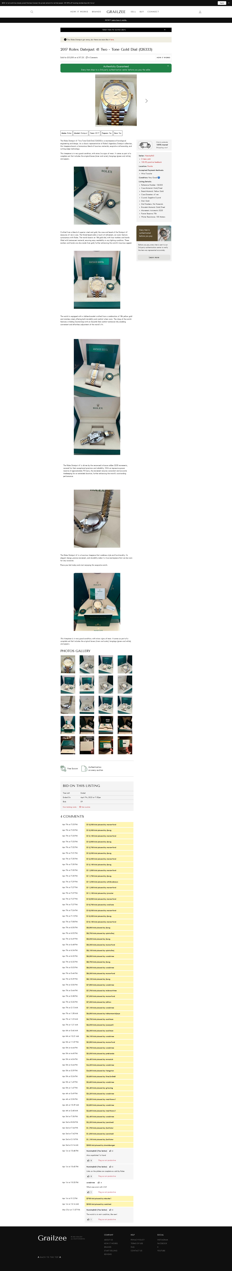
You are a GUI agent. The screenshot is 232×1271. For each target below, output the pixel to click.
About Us (108, 1240)
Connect (153, 12)
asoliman (109, 1019)
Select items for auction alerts (114, 30)
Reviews (108, 1254)
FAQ (132, 1247)
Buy (142, 12)
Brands (96, 12)
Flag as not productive (107, 1160)
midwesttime (111, 990)
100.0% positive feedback (151, 162)
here (112, 40)
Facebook (162, 1243)
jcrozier (110, 893)
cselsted (107, 1204)
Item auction (86, 807)
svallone (110, 905)
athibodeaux (112, 882)
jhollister (109, 1128)
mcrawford (111, 824)
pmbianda (110, 1053)
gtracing (109, 1088)
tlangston (110, 1071)
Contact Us (136, 1251)
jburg (109, 830)
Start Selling (110, 1251)
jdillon (108, 1002)
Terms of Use (137, 1243)
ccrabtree (110, 956)
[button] (147, 101)
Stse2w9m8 (111, 1076)
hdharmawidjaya (113, 1013)
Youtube (161, 1251)
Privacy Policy (138, 1240)
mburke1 (107, 1198)
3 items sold (145, 159)
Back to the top (49, 1257)
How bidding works (70, 807)
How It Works (79, 12)
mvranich (109, 1059)
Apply (222, 3)
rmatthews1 (111, 1099)
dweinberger (109, 1145)
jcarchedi (110, 1122)
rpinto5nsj (110, 933)
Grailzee (116, 12)
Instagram (162, 1240)
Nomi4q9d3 (149, 156)
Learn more (154, 257)
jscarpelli (110, 1025)
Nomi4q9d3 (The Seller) (97, 1151)
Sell (133, 12)
